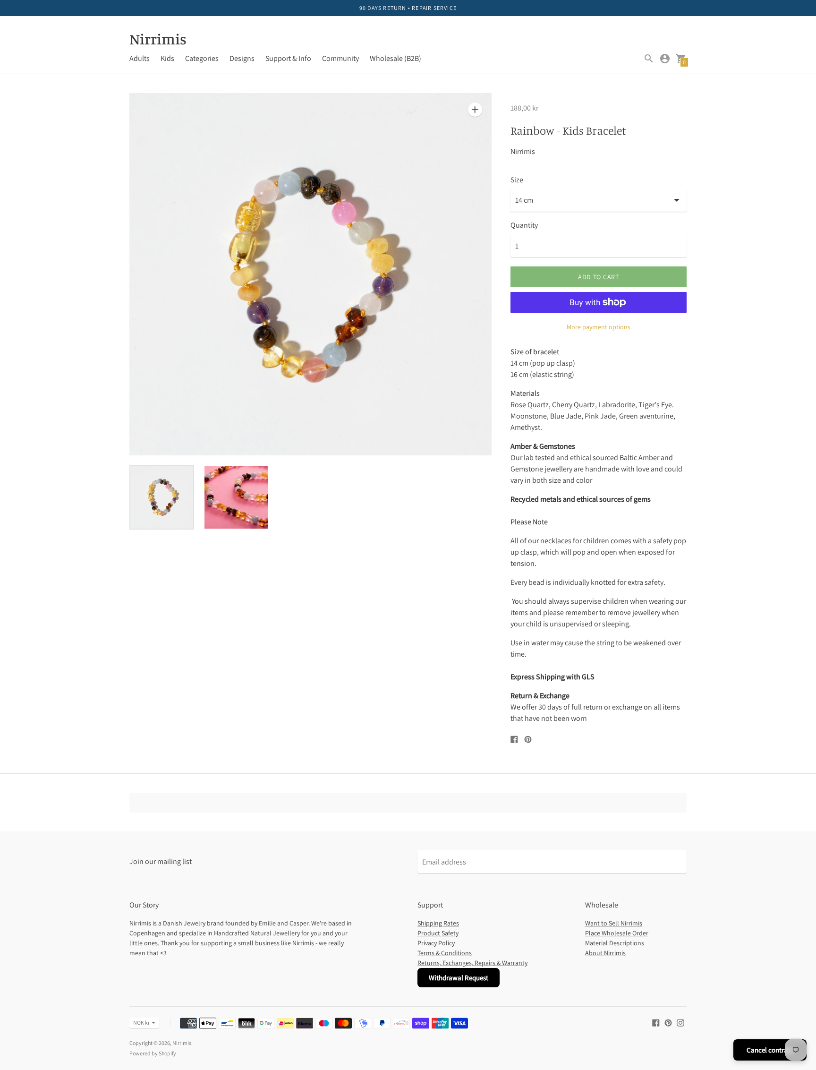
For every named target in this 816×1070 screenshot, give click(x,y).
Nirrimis (181, 1042)
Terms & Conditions (444, 953)
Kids (167, 58)
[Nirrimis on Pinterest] (668, 1022)
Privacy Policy (436, 943)
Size (516, 180)
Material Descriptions (614, 943)
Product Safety (438, 933)
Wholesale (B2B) (395, 58)
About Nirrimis (605, 953)
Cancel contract (770, 1049)
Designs (242, 58)
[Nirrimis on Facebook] (656, 1022)
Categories (202, 58)
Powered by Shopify (152, 1053)
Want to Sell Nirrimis (613, 923)
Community (340, 58)
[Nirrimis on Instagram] (680, 1022)
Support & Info (288, 58)
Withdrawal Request (458, 977)
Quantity (524, 225)
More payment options (598, 327)
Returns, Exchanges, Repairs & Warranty (472, 963)
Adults (139, 58)
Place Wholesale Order (616, 933)
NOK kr (141, 1022)
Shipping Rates (438, 923)
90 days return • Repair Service (408, 7)
